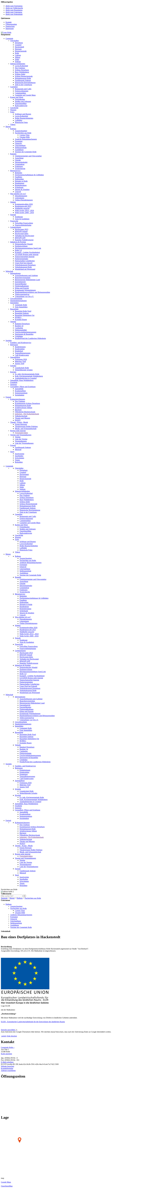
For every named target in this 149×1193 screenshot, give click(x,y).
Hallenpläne (19, 179)
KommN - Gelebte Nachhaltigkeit (27, 252)
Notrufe (13, 215)
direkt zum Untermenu (14, 12)
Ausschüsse (19, 158)
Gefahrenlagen (15, 227)
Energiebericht (20, 282)
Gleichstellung (20, 145)
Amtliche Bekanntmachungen (26, 139)
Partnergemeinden (21, 259)
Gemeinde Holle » (7, 1047)
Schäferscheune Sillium (23, 408)
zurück (3, 1036)
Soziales (9, 340)
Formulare (18, 141)
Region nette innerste (18, 431)
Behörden (18, 173)
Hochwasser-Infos (21, 234)
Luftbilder (18, 120)
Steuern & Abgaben (22, 189)
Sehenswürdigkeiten (17, 64)
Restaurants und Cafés (23, 89)
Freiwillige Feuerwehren (24, 223)
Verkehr (13, 322)
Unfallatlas (19, 336)
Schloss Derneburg (22, 70)
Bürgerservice (15, 171)
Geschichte (14, 108)
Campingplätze (20, 93)
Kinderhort (19, 351)
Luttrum (18, 55)
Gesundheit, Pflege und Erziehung (23, 387)
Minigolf (18, 450)
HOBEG (18, 317)
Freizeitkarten (20, 99)
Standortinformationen (18, 301)
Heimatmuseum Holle (23, 78)
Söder (17, 59)
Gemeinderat (19, 164)
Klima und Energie (22, 288)
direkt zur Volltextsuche (14, 8)
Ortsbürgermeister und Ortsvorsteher (28, 156)
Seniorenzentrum (21, 393)
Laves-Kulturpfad (21, 66)
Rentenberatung (21, 185)
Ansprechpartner (21, 131)
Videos (12, 124)
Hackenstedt (19, 47)
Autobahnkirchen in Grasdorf (26, 378)
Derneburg (19, 43)
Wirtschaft (9, 271)
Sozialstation (19, 395)
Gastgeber (14, 87)
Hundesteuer (19, 183)
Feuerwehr (14, 221)
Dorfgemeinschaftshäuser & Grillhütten (29, 175)
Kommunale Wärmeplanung (25, 290)
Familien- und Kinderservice (20, 343)
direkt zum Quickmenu (14, 6)
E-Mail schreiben (7, 1062)
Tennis (17, 460)
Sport (12, 452)
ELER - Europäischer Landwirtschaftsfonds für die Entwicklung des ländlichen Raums (33, 1022)
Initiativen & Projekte (18, 242)
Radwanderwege (21, 106)
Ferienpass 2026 (21, 359)
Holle (17, 53)
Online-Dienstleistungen (24, 200)
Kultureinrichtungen (17, 399)
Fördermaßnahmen (22, 286)
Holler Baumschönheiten (24, 118)
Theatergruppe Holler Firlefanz (26, 426)
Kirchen (13, 372)
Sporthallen (19, 456)
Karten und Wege (16, 97)
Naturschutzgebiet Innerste (24, 257)
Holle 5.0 (18, 250)
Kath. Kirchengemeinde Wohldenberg (29, 376)
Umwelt (18, 192)
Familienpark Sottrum (23, 80)
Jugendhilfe (19, 389)
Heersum (18, 49)
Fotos (12, 112)
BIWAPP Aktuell (21, 231)
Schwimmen (19, 458)
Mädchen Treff (20, 361)
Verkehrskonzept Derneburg (25, 265)
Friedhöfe (13, 382)
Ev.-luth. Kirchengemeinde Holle (27, 374)
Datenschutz (10, 26)
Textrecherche (20, 169)
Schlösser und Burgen (23, 114)
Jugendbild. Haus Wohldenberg (21, 380)
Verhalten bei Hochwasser (24, 236)
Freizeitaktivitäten (21, 433)
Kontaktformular (7, 1068)
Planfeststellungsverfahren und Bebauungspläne (32, 292)
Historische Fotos (21, 122)
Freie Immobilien (21, 307)
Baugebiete (14, 309)
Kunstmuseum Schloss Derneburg (27, 403)
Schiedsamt (19, 187)
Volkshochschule (21, 416)
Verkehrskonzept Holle (23, 267)
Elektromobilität (21, 330)
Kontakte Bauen (21, 320)
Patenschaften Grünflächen (25, 261)
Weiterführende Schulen (24, 370)
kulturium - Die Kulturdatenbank (27, 414)
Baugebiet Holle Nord (23, 311)
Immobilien (14, 303)
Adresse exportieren (8, 1070)
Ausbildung (19, 150)
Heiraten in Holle (21, 181)
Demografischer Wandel (24, 244)
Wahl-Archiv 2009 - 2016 (24, 213)
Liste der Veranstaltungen (24, 443)
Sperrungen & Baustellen (24, 334)
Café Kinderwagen (22, 355)
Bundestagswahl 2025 (23, 206)
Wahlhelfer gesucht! (22, 208)
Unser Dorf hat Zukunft (23, 263)
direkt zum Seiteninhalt (14, 14)
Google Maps (6, 1182)
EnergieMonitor (21, 284)
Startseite (4, 898)
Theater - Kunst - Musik (19, 422)
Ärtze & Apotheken (22, 219)
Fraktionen (19, 166)
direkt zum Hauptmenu (14, 10)
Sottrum (18, 62)
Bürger (8, 127)
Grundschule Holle (22, 368)
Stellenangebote (21, 148)
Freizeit (8, 397)
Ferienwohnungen (21, 91)
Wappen (13, 110)
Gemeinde (9, 38)
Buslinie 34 (19, 326)
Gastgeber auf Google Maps (25, 95)
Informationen (15, 273)
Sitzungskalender (21, 162)
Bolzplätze (19, 462)
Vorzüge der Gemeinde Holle (25, 152)
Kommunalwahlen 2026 (24, 204)
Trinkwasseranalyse (22, 294)
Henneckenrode (21, 51)
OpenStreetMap (21, 104)
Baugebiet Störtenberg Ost (24, 315)
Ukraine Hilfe (25, 137)
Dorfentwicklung (21, 246)
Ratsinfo (13, 154)
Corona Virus (24, 135)
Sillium (17, 57)
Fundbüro (18, 177)
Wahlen (13, 202)
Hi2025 (17, 420)
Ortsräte (18, 160)
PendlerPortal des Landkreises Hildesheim (30, 338)
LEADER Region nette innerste (26, 254)
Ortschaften (14, 41)
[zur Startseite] (6, 32)
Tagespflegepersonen (22, 353)
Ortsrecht (18, 143)
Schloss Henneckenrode (24, 76)
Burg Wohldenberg (22, 72)
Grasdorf (18, 45)
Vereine (17, 437)
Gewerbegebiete (16, 299)
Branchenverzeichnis (22, 278)
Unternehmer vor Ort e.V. (24, 296)
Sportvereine (19, 454)
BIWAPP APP (20, 238)
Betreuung (14, 345)
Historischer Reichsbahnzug (25, 83)
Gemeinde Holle (21, 305)
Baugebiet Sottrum (22, 313)
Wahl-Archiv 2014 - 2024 (24, 210)
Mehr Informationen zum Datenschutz (15, 1034)
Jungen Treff (19, 364)
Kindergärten (20, 349)
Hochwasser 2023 (21, 229)
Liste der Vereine (21, 439)
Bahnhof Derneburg (22, 324)
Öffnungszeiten (11, 24)
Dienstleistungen (21, 196)
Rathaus (13, 129)
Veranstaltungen (21, 441)
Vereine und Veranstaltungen (20, 435)
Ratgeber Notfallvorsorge (24, 240)
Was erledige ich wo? (18, 194)
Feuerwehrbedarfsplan (23, 225)
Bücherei (18, 410)
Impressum (10, 28)
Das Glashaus (20, 68)
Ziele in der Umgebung (23, 85)
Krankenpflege (20, 391)
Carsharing (19, 328)
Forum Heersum (21, 424)
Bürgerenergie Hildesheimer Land (27, 280)
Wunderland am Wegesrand (25, 269)
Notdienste (19, 217)
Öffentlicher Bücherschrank (25, 412)
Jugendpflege (15, 357)
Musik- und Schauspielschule (25, 429)
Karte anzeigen (6, 1054)
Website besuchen (7, 1066)
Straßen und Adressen (23, 101)
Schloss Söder (20, 74)
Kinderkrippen (20, 347)
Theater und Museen (22, 418)
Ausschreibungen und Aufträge (26, 275)
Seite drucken (12, 1036)
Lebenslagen (19, 198)
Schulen (13, 366)
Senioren (13, 385)
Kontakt (9, 22)
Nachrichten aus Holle (23, 133)
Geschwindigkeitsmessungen (25, 332)
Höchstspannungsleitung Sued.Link (28, 248)
